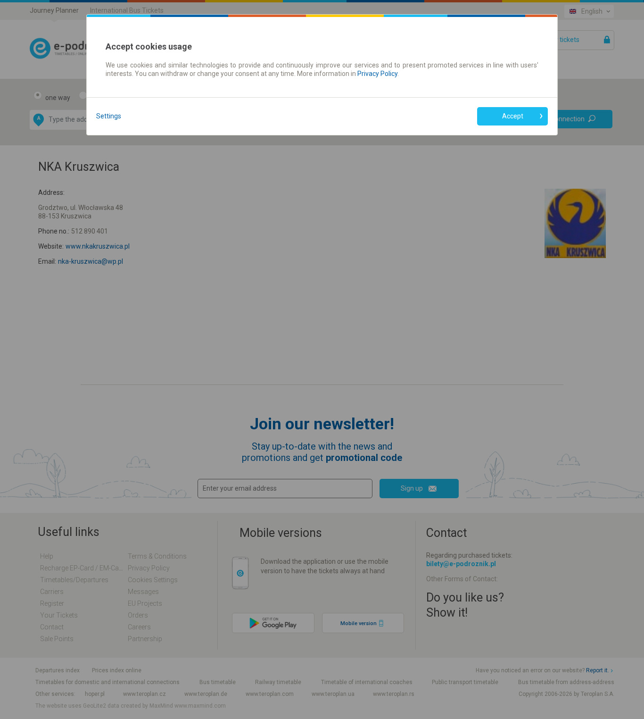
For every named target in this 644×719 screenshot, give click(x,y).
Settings (108, 116)
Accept (512, 116)
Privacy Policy (377, 73)
